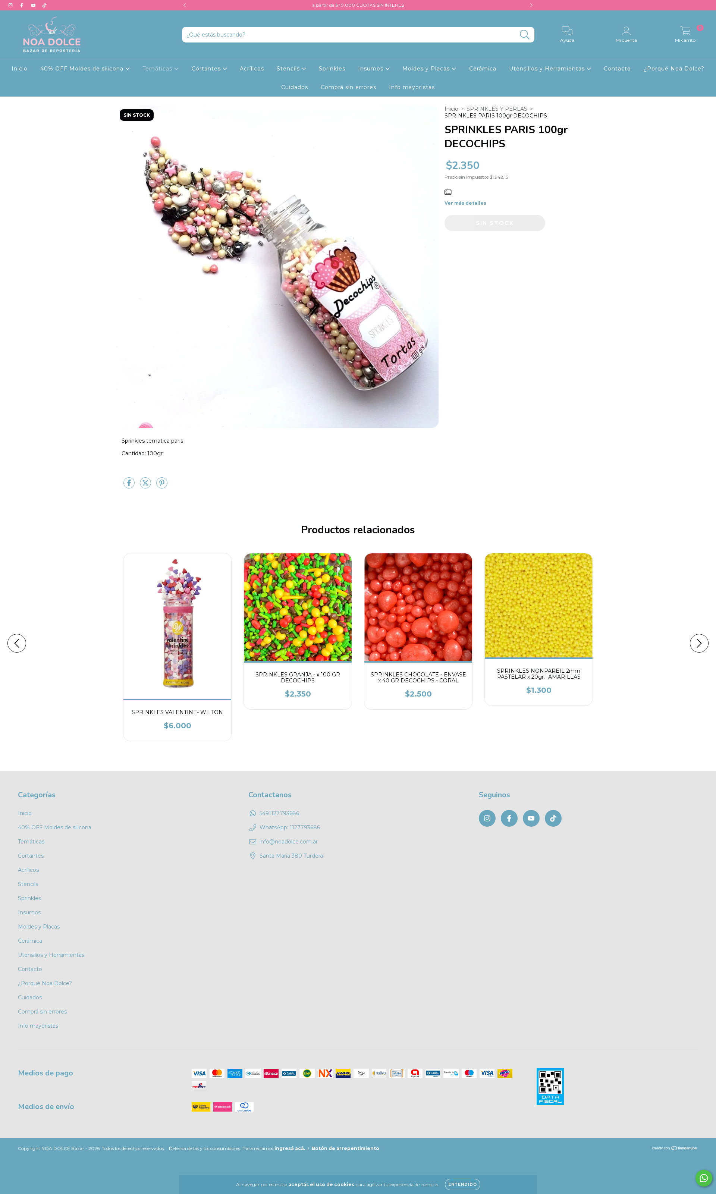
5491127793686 (279, 813)
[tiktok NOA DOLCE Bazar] (44, 5)
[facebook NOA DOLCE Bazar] (22, 5)
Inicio (20, 68)
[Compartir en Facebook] (129, 486)
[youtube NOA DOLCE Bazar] (34, 5)
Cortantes (207, 68)
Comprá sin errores (348, 87)
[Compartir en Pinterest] (161, 486)
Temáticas (158, 68)
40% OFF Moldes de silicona (82, 68)
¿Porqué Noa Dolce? (674, 68)
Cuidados (294, 87)
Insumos (371, 68)
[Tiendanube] (674, 1149)
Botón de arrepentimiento (345, 1148)
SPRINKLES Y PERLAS (497, 109)
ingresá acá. (289, 1148)
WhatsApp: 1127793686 (290, 827)
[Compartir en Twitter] (146, 486)
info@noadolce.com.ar (289, 841)
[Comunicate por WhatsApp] (703, 1178)
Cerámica (482, 68)
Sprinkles (332, 68)
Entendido (462, 1184)
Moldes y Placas (427, 68)
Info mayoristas (412, 87)
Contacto (617, 68)
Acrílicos (252, 68)
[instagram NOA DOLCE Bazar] (11, 5)
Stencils (289, 68)
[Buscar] (525, 35)
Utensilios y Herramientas (548, 68)
